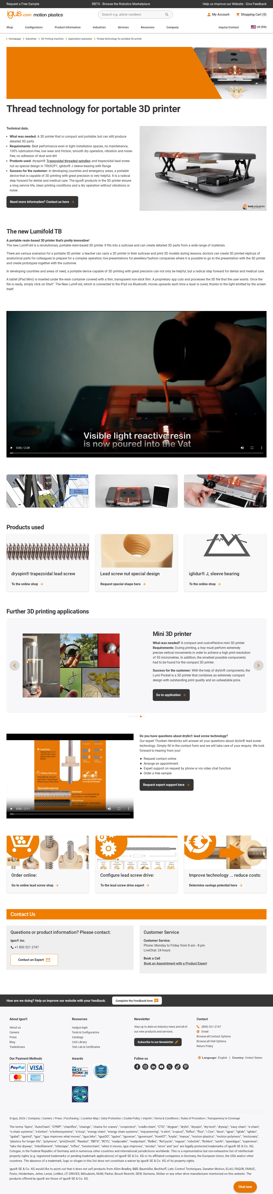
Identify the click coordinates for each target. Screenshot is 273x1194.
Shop (9, 27)
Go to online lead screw (32, 885)
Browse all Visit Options (211, 1041)
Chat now (245, 1187)
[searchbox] (132, 15)
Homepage (15, 38)
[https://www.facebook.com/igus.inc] (137, 1067)
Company (173, 27)
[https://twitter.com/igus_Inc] (170, 1067)
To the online (25, 584)
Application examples (80, 38)
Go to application (139, 695)
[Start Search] (166, 14)
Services (123, 27)
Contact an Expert (31, 960)
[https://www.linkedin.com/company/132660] (153, 1067)
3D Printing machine (52, 38)
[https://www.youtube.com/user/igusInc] (161, 1067)
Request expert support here (163, 785)
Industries (99, 27)
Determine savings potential (213, 885)
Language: (214, 1057)
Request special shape (120, 584)
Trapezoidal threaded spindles (68, 161)
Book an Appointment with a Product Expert (175, 963)
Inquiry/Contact (229, 27)
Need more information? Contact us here (39, 202)
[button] (130, 716)
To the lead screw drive (122, 885)
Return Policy (205, 1046)
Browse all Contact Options (214, 1036)
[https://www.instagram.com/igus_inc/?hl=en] (145, 1067)
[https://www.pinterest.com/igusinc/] (186, 1067)
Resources (147, 27)
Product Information (68, 27)
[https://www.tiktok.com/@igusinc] (178, 1067)
